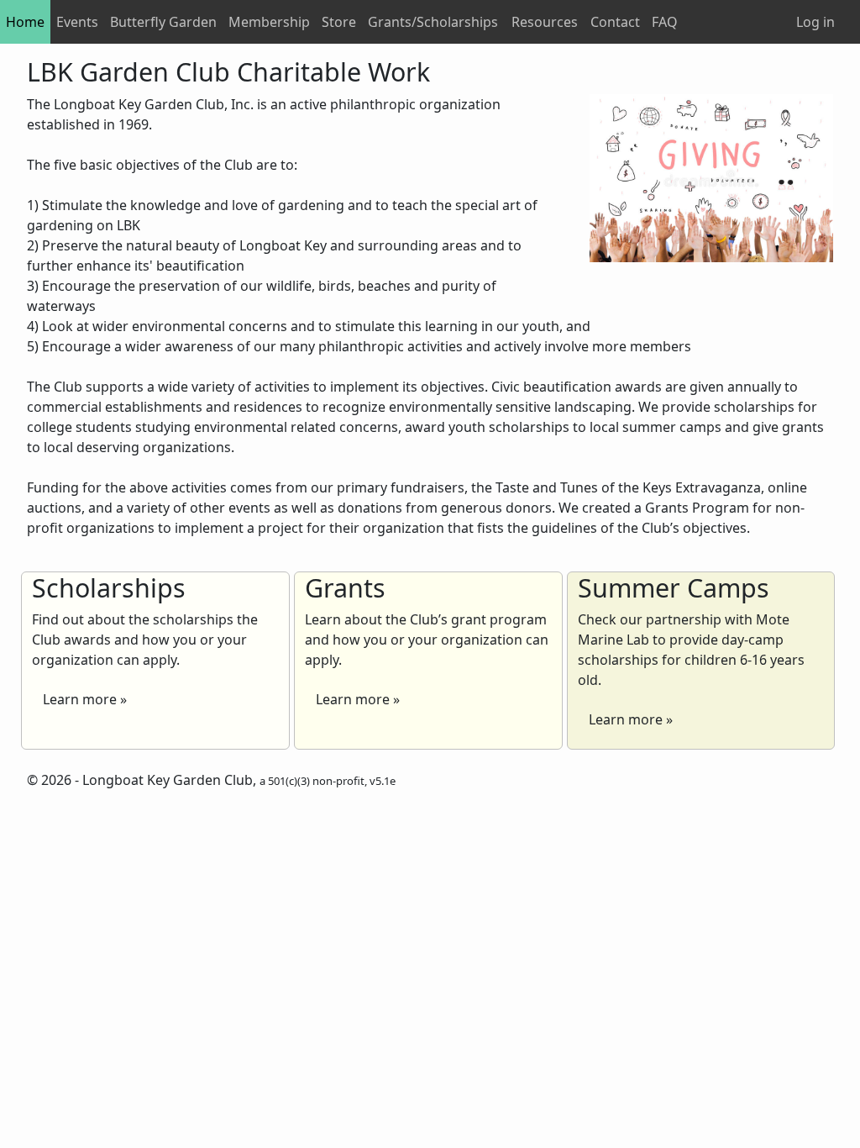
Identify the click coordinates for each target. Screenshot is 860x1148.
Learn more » (85, 699)
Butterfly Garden (163, 22)
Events (77, 22)
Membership (269, 22)
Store (339, 22)
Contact (615, 22)
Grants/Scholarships (433, 22)
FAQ (665, 22)
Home (25, 22)
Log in (815, 22)
